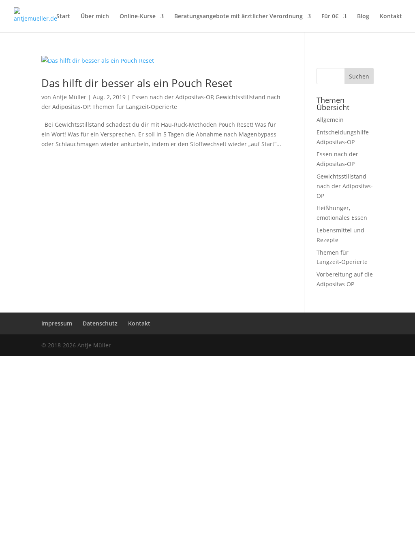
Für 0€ (329, 16)
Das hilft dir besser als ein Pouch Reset (136, 83)
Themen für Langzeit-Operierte (134, 107)
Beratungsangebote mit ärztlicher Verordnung (238, 16)
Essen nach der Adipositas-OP (172, 97)
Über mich (95, 16)
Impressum (56, 323)
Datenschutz (100, 323)
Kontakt (391, 16)
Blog (363, 16)
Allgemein (330, 119)
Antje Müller (69, 97)
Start (63, 16)
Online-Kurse (138, 16)
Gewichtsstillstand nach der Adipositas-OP (345, 186)
